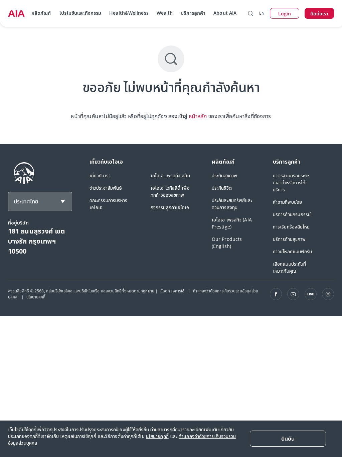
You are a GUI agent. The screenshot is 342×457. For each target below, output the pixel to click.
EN (262, 13)
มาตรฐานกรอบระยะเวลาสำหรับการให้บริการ (291, 182)
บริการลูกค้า (193, 13)
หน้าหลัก (198, 116)
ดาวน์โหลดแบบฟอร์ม (292, 251)
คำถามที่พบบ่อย (287, 202)
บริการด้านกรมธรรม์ (292, 214)
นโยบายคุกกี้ (36, 297)
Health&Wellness (129, 13)
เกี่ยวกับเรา (100, 175)
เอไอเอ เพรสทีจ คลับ (170, 175)
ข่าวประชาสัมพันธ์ (106, 188)
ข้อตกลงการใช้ (172, 291)
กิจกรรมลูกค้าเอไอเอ (170, 207)
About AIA (224, 13)
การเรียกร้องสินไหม (291, 226)
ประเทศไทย (26, 201)
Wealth (165, 13)
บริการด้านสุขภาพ (289, 239)
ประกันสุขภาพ (224, 175)
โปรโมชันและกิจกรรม (80, 13)
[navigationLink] (16, 13)
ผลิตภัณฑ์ (41, 13)
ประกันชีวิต (222, 188)
